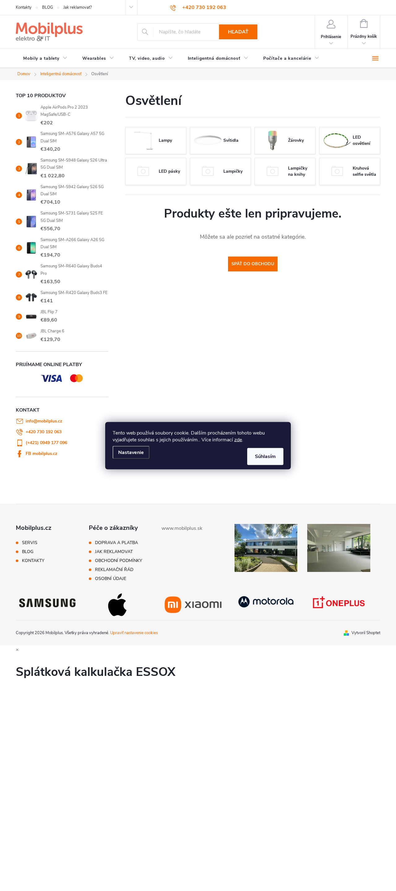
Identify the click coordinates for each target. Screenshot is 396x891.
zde (238, 439)
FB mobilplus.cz (41, 453)
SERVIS (29, 542)
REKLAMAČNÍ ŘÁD (114, 569)
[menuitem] (45, 58)
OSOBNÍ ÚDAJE (110, 578)
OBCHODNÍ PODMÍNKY (118, 560)
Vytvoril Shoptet (365, 633)
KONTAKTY (33, 560)
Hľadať (238, 31)
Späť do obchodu (252, 264)
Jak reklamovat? (77, 7)
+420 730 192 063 (44, 432)
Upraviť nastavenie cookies (134, 633)
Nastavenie (131, 452)
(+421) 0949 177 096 (46, 443)
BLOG (47, 7)
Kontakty (24, 7)
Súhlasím (265, 456)
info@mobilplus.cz (44, 421)
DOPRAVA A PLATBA (116, 542)
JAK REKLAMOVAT (114, 551)
